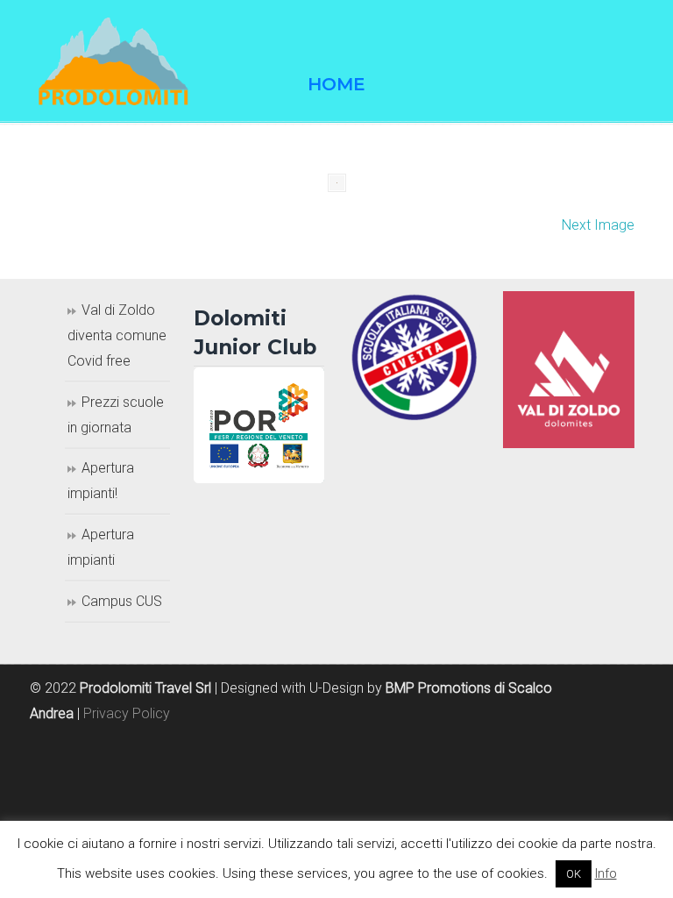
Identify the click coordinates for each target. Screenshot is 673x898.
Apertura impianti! (100, 481)
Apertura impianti (100, 547)
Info (606, 873)
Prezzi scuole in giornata (115, 415)
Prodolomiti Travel (126, 61)
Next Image (598, 225)
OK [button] (573, 873)
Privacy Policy (126, 713)
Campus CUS (121, 601)
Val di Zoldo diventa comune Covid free (116, 335)
